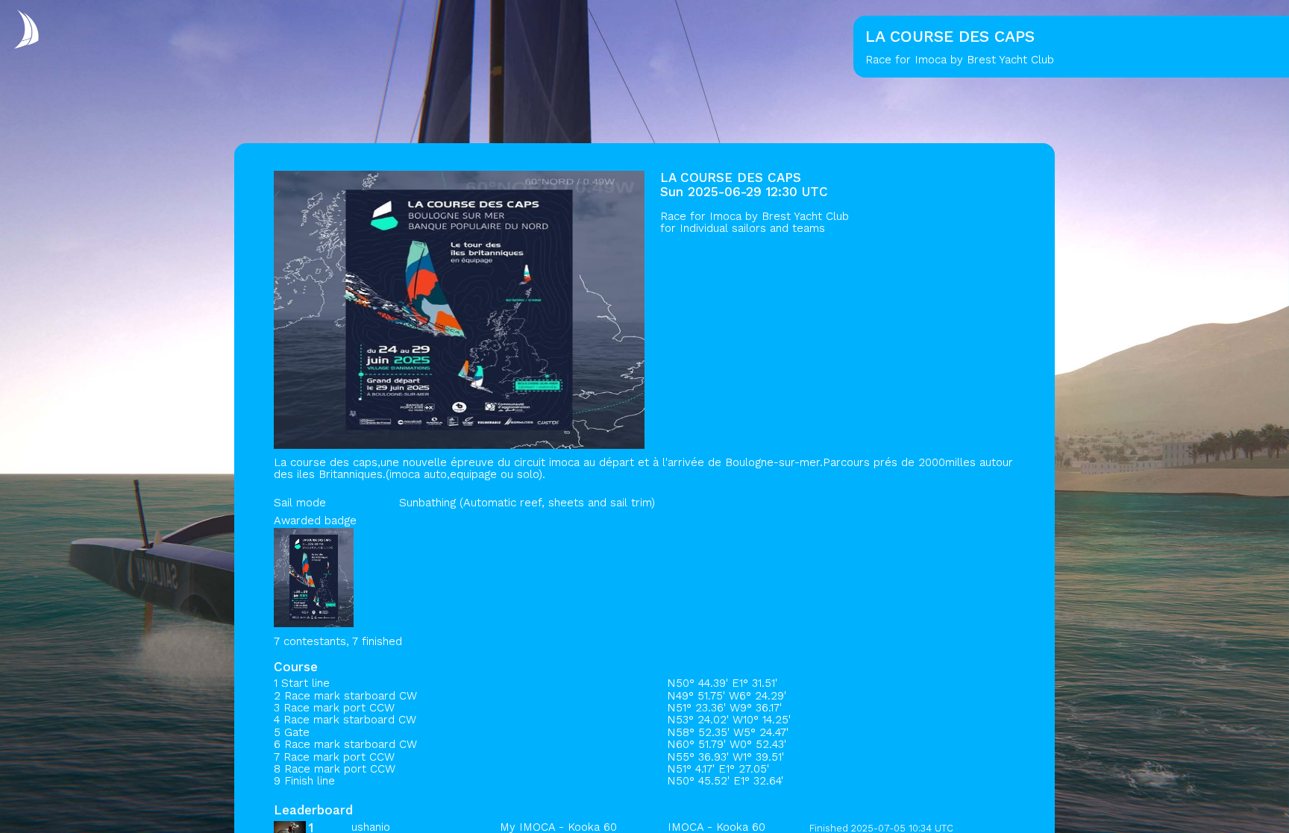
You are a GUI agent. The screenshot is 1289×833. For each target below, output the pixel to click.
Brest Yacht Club (805, 216)
